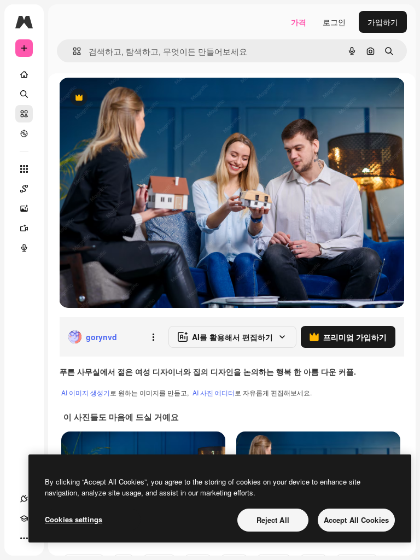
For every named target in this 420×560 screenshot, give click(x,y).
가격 (298, 21)
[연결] (24, 499)
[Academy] (24, 518)
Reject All (272, 520)
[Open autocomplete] (72, 51)
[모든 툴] (24, 169)
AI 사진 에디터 (213, 392)
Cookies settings (73, 519)
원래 (122, 98)
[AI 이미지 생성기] (24, 208)
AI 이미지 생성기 (85, 392)
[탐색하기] (24, 133)
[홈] (24, 74)
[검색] (24, 94)
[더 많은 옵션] (153, 337)
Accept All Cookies (356, 520)
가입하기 (383, 21)
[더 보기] (24, 538)
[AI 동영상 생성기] (24, 228)
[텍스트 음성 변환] (24, 247)
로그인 (334, 21)
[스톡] (24, 113)
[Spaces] (24, 188)
